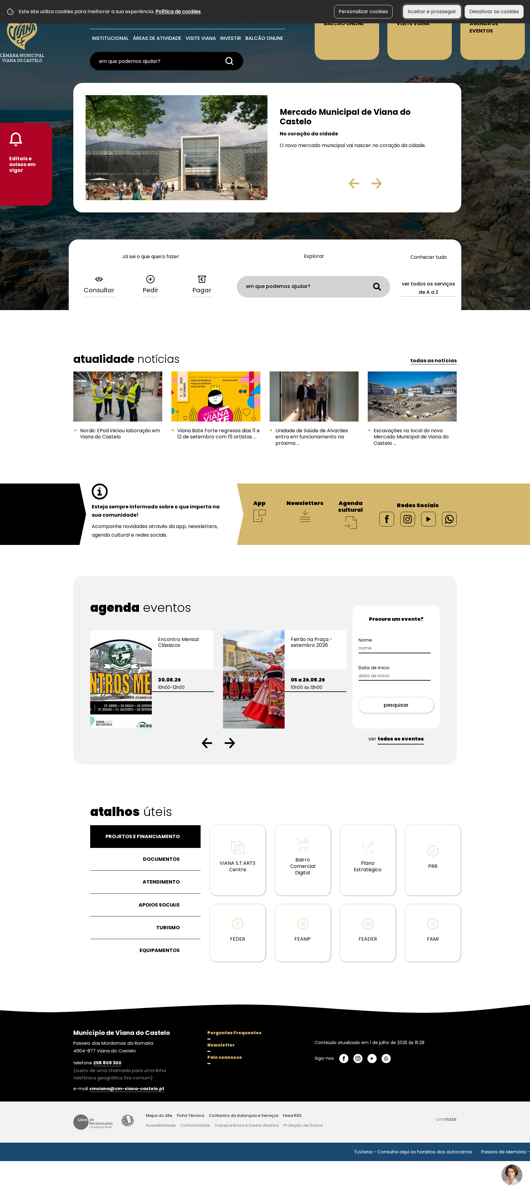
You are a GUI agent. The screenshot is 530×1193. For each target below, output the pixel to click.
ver (396, 738)
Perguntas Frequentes (234, 1033)
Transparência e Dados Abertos (247, 1125)
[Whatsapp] (449, 518)
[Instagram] (407, 518)
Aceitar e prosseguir (432, 11)
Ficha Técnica (190, 1115)
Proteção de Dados (303, 1125)
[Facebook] (386, 518)
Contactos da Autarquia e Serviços (243, 1115)
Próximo (394, 185)
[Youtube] (428, 518)
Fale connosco (224, 1057)
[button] (207, 743)
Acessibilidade (127, 1120)
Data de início (374, 667)
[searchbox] (166, 61)
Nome (365, 640)
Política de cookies (178, 11)
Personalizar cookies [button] (363, 11)
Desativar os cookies (494, 11)
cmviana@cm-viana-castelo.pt (126, 1089)
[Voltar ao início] (22, 34)
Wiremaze (446, 1119)
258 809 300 (107, 1063)
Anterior (340, 185)
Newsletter (221, 1045)
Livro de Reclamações (93, 1122)
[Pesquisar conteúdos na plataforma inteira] (229, 61)
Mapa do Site (159, 1115)
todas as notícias (433, 360)
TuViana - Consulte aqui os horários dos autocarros (370, 1151)
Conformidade (195, 1125)
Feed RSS (292, 1115)
